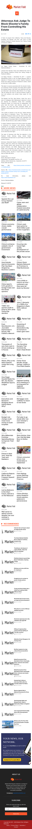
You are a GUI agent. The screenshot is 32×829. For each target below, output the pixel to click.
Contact (16, 827)
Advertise (22, 825)
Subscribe (16, 814)
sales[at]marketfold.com (19, 793)
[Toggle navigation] (17, 13)
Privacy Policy (14, 825)
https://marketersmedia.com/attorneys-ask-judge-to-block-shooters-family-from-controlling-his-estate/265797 (16, 171)
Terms (7, 825)
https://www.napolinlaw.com (8, 177)
